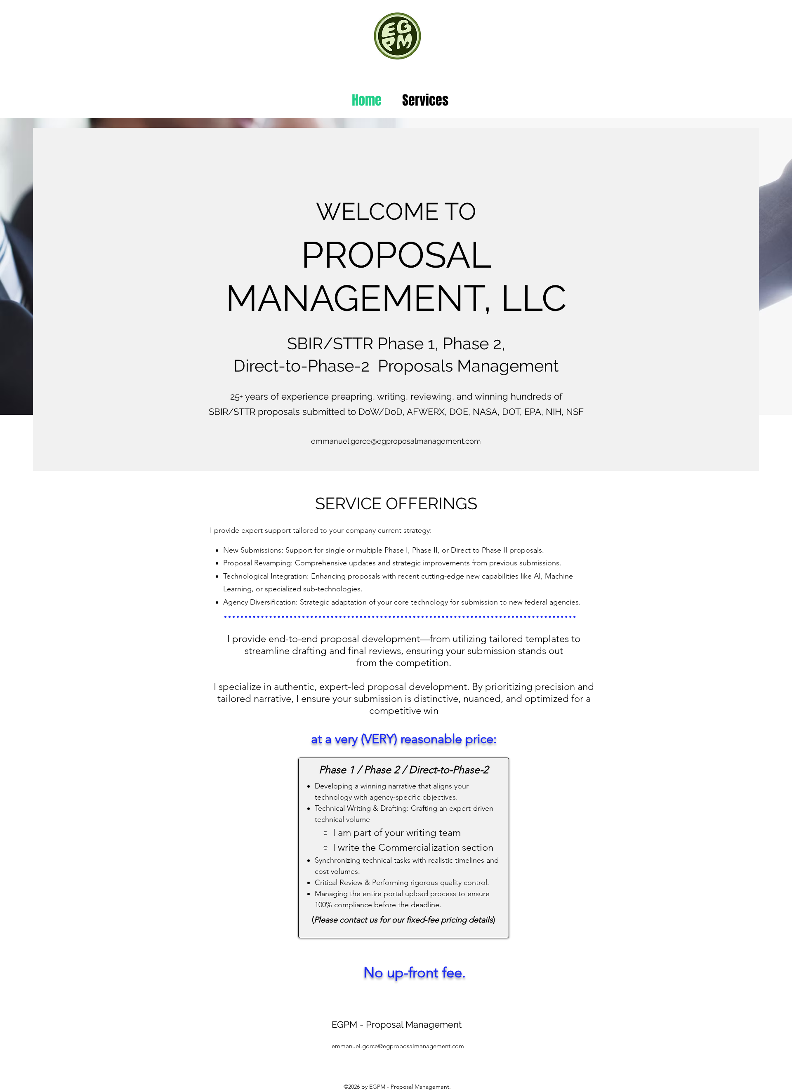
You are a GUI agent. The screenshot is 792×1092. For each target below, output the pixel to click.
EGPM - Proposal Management (398, 1024)
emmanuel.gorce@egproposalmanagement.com (396, 441)
